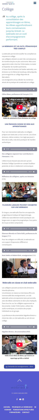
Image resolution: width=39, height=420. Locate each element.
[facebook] (17, 399)
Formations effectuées (23, 410)
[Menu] (35, 3)
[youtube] (20, 399)
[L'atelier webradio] (8, 4)
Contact (26, 412)
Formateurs (14, 412)
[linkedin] (23, 399)
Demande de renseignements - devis (20, 367)
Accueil (7, 407)
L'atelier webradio (18, 393)
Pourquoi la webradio (22, 407)
